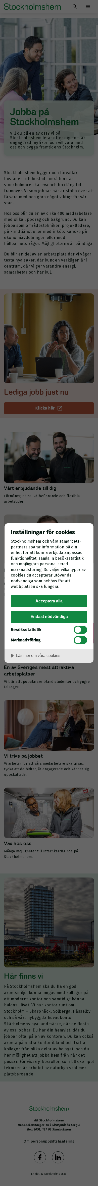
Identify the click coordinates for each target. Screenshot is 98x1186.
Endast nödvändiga (49, 616)
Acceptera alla (49, 601)
